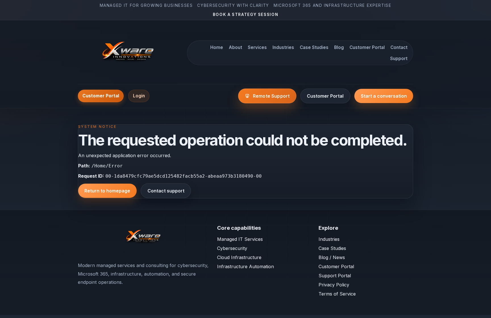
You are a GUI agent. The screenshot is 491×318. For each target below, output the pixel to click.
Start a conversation (384, 96)
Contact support (165, 191)
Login (139, 96)
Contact (398, 47)
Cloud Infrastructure (239, 257)
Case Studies (314, 47)
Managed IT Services (240, 239)
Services (257, 47)
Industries (283, 47)
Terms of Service (337, 294)
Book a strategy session (245, 14)
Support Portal (335, 275)
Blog (339, 47)
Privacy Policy (334, 285)
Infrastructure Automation (245, 266)
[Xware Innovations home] (129, 53)
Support (398, 58)
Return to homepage (107, 191)
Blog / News (332, 257)
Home (216, 47)
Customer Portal (367, 47)
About (235, 47)
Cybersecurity (232, 248)
